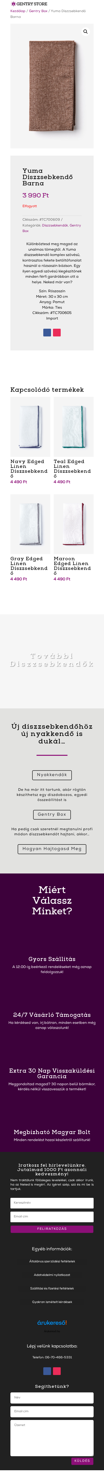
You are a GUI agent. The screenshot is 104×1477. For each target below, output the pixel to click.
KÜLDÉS (82, 1461)
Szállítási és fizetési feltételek (52, 1288)
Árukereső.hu (52, 1331)
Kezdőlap (17, 11)
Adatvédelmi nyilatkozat (52, 1275)
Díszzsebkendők (55, 225)
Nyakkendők (52, 775)
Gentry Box (38, 11)
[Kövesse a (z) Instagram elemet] (57, 332)
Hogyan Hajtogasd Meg (52, 849)
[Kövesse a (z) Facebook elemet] (47, 332)
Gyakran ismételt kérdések (52, 1302)
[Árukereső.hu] (52, 1324)
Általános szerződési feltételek (52, 1261)
